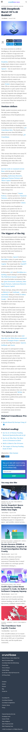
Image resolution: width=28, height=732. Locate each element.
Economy (3, 622)
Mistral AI (6, 292)
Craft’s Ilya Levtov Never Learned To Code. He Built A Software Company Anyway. (14, 589)
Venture (21, 6)
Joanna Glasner (5, 512)
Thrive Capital (6, 180)
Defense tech (4, 501)
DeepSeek (4, 62)
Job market (9, 622)
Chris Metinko (5, 18)
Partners (4, 686)
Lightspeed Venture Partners (10, 178)
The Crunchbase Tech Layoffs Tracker (11, 627)
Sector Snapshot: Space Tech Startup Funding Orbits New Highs (12, 507)
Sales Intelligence (6, 721)
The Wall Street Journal (9, 277)
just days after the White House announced (14, 337)
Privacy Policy (5, 665)
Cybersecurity (17, 541)
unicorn (7, 456)
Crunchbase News (6, 631)
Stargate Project (13, 340)
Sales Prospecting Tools (7, 726)
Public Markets (18, 501)
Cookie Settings (5, 670)
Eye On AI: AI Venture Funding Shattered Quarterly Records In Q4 (14, 434)
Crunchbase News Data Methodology (10, 663)
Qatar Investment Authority (13, 281)
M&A (12, 501)
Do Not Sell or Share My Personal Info (10, 672)
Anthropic (16, 292)
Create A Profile (5, 719)
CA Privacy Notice (6, 675)
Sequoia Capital (9, 286)
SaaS (5, 542)
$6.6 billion (5, 259)
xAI (11, 272)
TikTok (19, 392)
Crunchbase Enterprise (7, 700)
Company (4, 681)
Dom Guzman (13, 453)
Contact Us (4, 691)
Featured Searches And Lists (8, 714)
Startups (15, 6)
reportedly (4, 294)
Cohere (23, 203)
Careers (4, 684)
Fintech (24, 541)
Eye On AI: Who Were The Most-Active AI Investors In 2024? (13, 439)
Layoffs (15, 622)
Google (3, 299)
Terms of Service (6, 667)
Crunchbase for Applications (8, 702)
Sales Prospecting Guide (7, 723)
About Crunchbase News (7, 660)
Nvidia (7, 84)
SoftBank (4, 345)
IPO (9, 501)
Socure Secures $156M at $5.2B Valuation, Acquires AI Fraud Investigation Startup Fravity (14, 547)
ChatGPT (23, 264)
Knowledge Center (6, 716)
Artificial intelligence (7, 6)
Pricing (3, 707)
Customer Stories (6, 705)
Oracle (12, 345)
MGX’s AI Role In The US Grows (13, 443)
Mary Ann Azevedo (6, 554)
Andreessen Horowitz (15, 176)
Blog (3, 689)
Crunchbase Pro (5, 697)
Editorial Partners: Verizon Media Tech (10, 658)
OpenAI (3, 69)
